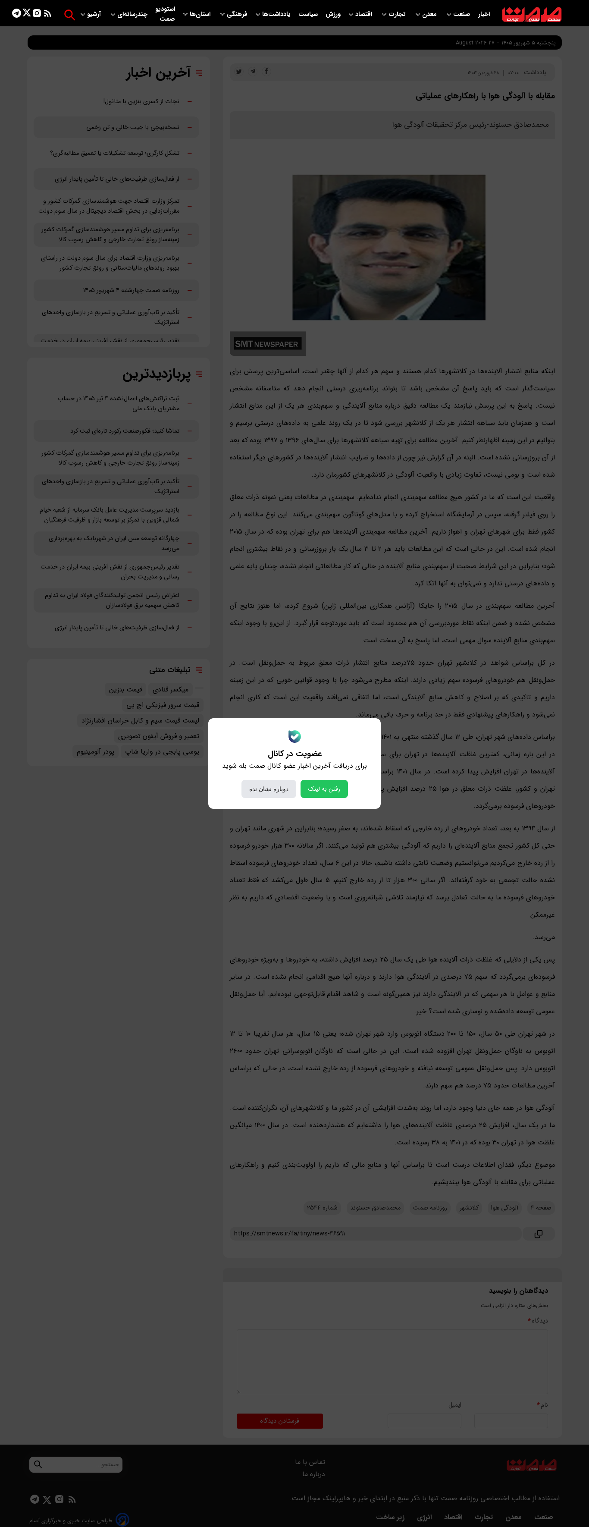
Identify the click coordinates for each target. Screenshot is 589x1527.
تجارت (397, 14)
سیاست (309, 14)
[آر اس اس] (47, 15)
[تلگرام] (16, 15)
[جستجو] (69, 15)
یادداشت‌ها (277, 14)
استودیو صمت (165, 14)
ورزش (333, 14)
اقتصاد (364, 14)
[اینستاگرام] (36, 15)
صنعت (462, 14)
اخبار (484, 14)
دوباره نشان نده (268, 788)
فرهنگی (237, 14)
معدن (430, 14)
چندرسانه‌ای (133, 14)
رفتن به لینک (324, 789)
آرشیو (95, 14)
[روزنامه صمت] (531, 15)
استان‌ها (201, 14)
